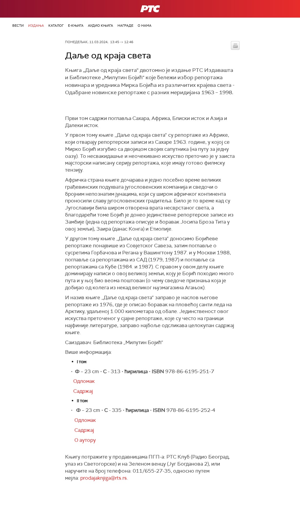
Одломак (83, 381)
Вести (18, 25)
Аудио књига (100, 25)
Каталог (56, 25)
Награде (125, 25)
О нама (144, 25)
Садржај (79, 391)
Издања (36, 25)
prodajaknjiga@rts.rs (103, 478)
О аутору (83, 440)
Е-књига (75, 25)
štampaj (235, 45)
